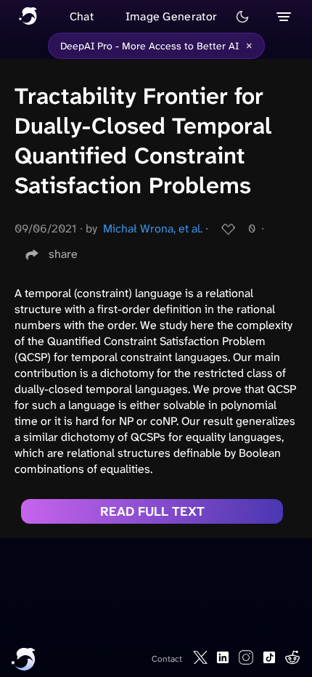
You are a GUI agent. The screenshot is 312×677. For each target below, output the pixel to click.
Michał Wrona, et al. (152, 228)
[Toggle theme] (242, 16)
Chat (82, 16)
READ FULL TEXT (152, 511)
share (63, 254)
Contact (167, 659)
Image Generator (172, 16)
